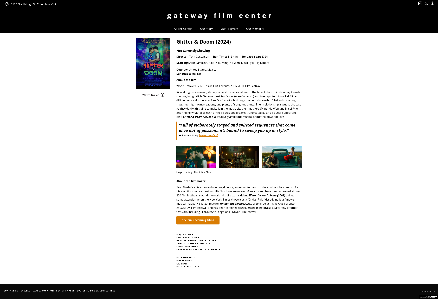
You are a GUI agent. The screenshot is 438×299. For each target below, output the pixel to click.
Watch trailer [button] (150, 95)
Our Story (206, 29)
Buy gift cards (65, 291)
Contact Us (11, 291)
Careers (25, 291)
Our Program (229, 29)
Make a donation (43, 291)
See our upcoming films (198, 220)
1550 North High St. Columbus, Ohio (34, 4)
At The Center (183, 29)
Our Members (255, 29)
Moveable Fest (208, 135)
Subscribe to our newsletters (96, 291)
